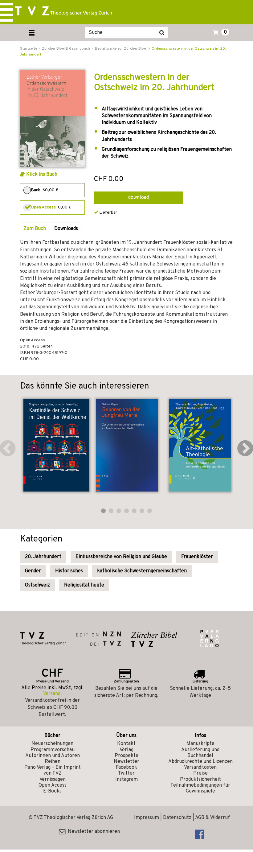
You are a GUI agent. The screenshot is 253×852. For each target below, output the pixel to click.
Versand (51, 694)
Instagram (126, 779)
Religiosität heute (84, 585)
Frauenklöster (197, 557)
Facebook (126, 767)
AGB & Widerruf (212, 818)
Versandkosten (200, 767)
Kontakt (126, 744)
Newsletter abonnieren (92, 832)
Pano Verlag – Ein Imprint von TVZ (52, 770)
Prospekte (126, 756)
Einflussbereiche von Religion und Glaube (121, 557)
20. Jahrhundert (43, 557)
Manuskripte (200, 744)
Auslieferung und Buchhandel (200, 753)
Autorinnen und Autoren (52, 756)
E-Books (52, 791)
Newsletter (126, 762)
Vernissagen (52, 779)
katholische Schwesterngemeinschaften (142, 571)
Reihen (52, 762)
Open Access (53, 785)
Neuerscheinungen (52, 744)
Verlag (126, 750)
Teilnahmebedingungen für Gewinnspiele (200, 788)
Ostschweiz (37, 585)
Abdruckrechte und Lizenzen (200, 762)
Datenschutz (177, 818)
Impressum (146, 818)
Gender (33, 571)
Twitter (126, 773)
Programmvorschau (53, 750)
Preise (200, 773)
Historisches (69, 571)
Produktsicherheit (200, 779)
